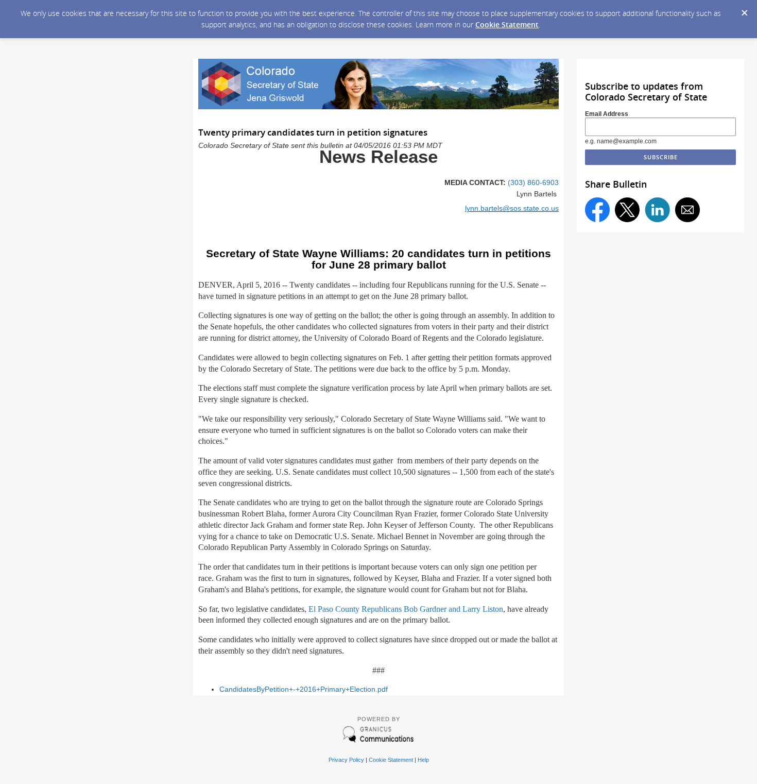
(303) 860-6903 (533, 183)
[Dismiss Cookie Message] (744, 10)
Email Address (606, 114)
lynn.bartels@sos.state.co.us (512, 208)
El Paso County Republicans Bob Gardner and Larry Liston (405, 609)
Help (423, 760)
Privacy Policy (346, 760)
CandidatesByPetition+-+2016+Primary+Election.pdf (303, 689)
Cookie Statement (507, 24)
